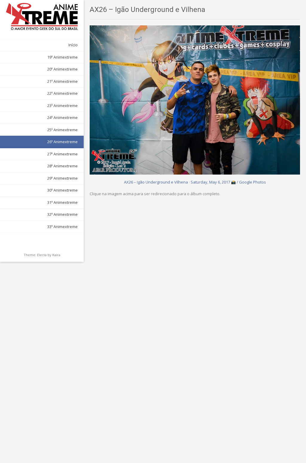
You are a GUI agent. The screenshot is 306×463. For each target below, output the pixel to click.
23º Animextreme (62, 105)
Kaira (56, 255)
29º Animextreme (62, 178)
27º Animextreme (62, 154)
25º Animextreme (62, 129)
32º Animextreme (62, 214)
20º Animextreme (62, 69)
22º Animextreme (62, 93)
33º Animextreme (62, 226)
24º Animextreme (62, 117)
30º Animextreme (62, 190)
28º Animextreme (62, 166)
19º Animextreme (62, 57)
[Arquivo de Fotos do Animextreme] (42, 16)
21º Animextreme (62, 81)
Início (73, 45)
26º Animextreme (62, 141)
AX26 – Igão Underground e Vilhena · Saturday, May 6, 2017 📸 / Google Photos (195, 182)
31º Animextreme (62, 202)
